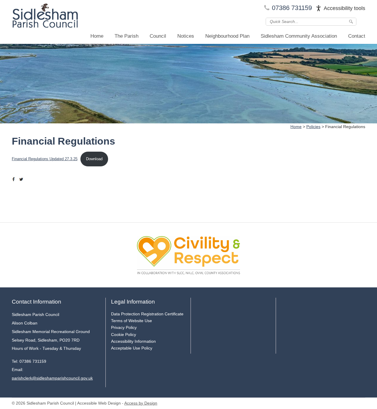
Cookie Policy (123, 334)
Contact (356, 36)
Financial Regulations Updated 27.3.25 (44, 159)
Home (96, 36)
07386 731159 (292, 7)
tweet (22, 179)
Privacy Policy (124, 327)
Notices (185, 36)
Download (94, 159)
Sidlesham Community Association (299, 36)
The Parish (126, 36)
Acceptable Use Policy (131, 348)
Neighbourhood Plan (227, 36)
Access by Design (140, 403)
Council (158, 36)
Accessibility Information (133, 341)
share (15, 179)
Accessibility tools (344, 8)
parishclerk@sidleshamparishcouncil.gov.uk (52, 378)
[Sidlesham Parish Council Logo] (45, 17)
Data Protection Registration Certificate (147, 314)
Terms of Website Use (131, 320)
